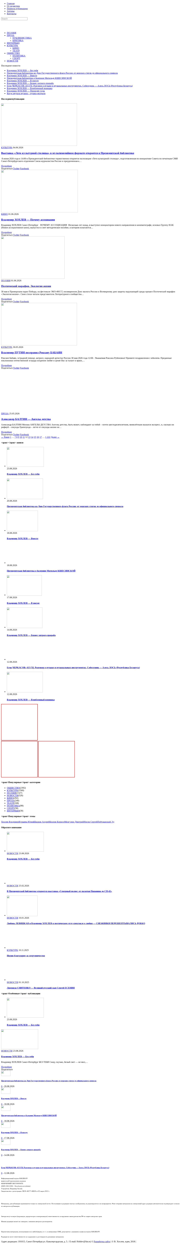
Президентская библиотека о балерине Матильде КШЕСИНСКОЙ (39, 78)
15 (35, 437)
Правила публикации (17, 8)
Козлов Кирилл (56, 822)
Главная (11, 3)
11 (24, 437)
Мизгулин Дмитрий (74, 822)
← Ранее (5, 437)
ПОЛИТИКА (19, 56)
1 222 (47, 437)
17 (41, 437)
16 (38, 437)
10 (21, 437)
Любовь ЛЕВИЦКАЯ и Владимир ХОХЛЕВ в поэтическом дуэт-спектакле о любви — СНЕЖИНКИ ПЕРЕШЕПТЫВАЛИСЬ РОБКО (76, 923)
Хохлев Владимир (10, 822)
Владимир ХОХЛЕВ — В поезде (23, 80)
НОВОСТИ (12, 61)
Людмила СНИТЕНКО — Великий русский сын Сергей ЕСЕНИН (41, 988)
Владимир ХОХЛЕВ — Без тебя (22, 70)
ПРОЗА (10, 35)
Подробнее (6, 166)
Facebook (24, 168)
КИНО (16, 48)
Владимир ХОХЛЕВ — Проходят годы (26, 91)
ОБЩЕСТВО (13, 53)
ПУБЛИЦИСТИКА (22, 38)
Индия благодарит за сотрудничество (26, 955)
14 (32, 437)
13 (29, 437)
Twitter (16, 168)
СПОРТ (16, 58)
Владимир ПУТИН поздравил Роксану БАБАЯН (31, 352)
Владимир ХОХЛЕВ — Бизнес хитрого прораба (30, 83)
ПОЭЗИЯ (11, 33)
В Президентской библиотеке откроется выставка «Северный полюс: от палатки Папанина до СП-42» (59, 891)
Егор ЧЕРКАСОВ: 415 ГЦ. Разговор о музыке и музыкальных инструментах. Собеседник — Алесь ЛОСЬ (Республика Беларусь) (70, 86)
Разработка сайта (102, 1241)
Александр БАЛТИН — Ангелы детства (26, 419)
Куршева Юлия (26, 822)
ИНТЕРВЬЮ (13, 43)
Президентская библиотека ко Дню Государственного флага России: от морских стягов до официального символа (62, 73)
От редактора (13, 6)
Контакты (11, 13)
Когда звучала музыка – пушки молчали (26, 93)
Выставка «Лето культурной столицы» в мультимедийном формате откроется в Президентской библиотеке (67, 153)
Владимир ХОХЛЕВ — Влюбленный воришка (29, 88)
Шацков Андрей (41, 822)
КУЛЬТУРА (12, 45)
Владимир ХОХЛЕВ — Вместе (22, 75)
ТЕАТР (16, 50)
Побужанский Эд (105, 822)
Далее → (55, 437)
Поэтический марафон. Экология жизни (26, 286)
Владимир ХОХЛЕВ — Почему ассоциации (28, 219)
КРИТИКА (18, 40)
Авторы (11, 11)
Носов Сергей (90, 822)
